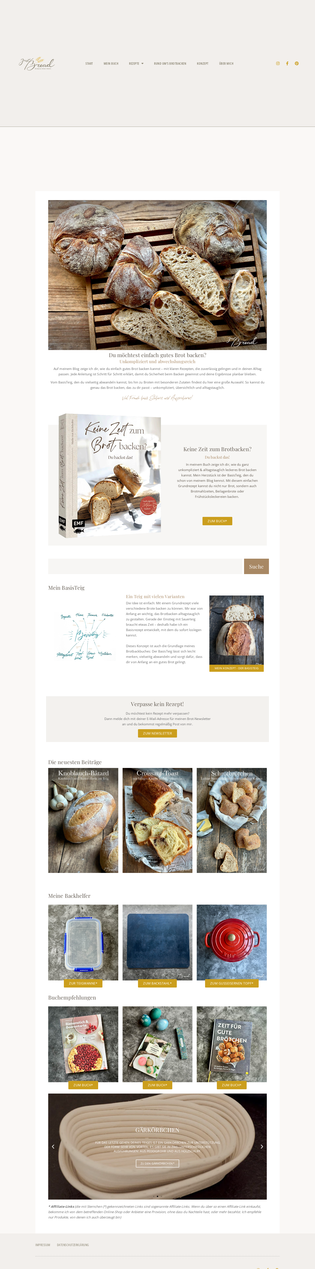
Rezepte (134, 63)
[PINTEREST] (296, 63)
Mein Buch (111, 63)
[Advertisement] (157, 159)
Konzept (202, 63)
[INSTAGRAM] (277, 63)
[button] (53, 1146)
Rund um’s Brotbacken (170, 63)
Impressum (42, 1245)
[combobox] (145, 566)
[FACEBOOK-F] (287, 63)
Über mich (226, 63)
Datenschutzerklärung (73, 1245)
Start (89, 63)
